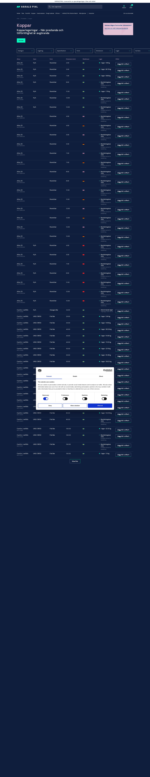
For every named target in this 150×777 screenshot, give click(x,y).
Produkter (24, 18)
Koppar (30, 18)
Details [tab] (75, 376)
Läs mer (21, 40)
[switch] (65, 398)
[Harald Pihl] (27, 6)
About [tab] (101, 376)
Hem (18, 18)
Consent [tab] (49, 376)
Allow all (100, 405)
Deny (50, 405)
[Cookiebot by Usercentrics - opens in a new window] (104, 370)
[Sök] (50, 7)
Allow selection (75, 405)
